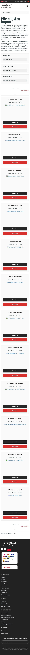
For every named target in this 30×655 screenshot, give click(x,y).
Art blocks (4, 590)
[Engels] (6, 1)
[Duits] (4, 1)
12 (11, 533)
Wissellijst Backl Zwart (15, 170)
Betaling (3, 622)
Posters (3, 577)
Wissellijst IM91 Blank (15, 347)
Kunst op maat (5, 588)
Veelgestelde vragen (6, 615)
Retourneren (4, 619)
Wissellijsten (4, 584)
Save (9, 549)
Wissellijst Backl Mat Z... (15, 134)
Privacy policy (24, 649)
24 (13, 533)
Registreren (23, 1)
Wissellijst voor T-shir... (15, 99)
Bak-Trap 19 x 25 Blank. (15, 490)
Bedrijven (3, 631)
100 (16, 533)
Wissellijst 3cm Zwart (15, 312)
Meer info (15, 122)
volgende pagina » (25, 90)
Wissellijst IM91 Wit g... (15, 418)
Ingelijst (3, 579)
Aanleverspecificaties (6, 624)
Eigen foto (4, 592)
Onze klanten (4, 633)
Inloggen (17, 1)
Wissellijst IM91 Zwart (15, 454)
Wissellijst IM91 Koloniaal (15, 383)
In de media (4, 604)
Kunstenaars (4, 586)
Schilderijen (4, 581)
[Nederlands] (2, 1)
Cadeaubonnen (5, 595)
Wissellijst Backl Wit (15, 241)
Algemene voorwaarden (15, 649)
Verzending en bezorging (7, 617)
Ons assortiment (5, 606)
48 (14, 533)
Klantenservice (5, 613)
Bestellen (15, 126)
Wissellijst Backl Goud (15, 205)
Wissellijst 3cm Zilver (15, 276)
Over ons (3, 601)
